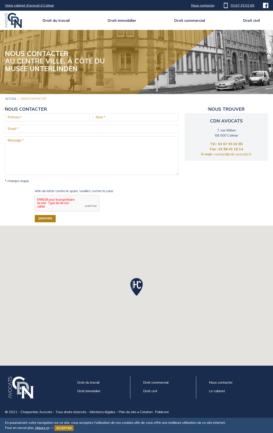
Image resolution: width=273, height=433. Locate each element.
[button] (136, 287)
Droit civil (251, 20)
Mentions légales (102, 412)
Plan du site (127, 412)
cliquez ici (42, 428)
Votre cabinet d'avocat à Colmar (29, 5)
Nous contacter (203, 5)
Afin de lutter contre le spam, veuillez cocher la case (74, 191)
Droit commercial (189, 20)
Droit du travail (56, 20)
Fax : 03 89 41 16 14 (226, 149)
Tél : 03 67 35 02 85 (226, 144)
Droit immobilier (122, 20)
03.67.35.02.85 (242, 5)
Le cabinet (217, 391)
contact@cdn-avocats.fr (226, 154)
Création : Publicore (154, 412)
